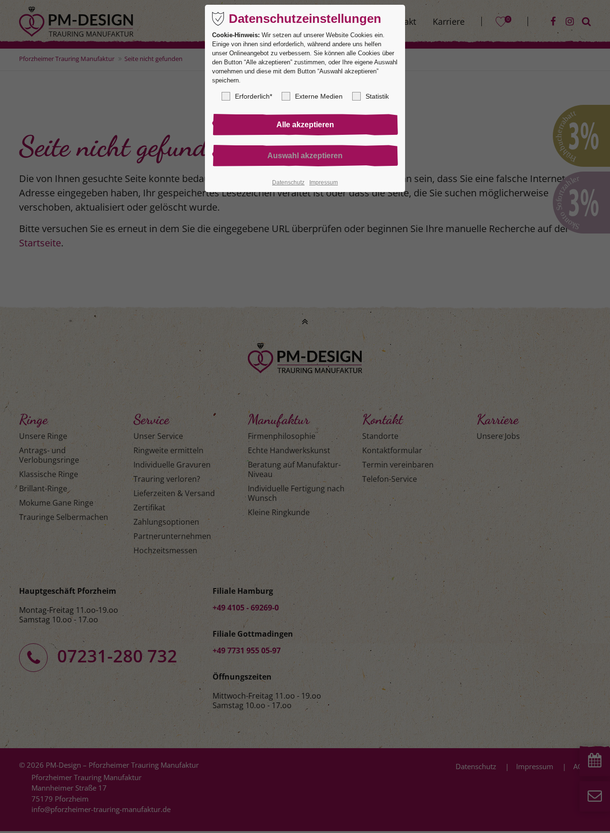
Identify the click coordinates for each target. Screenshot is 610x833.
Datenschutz (288, 182)
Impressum (323, 182)
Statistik (377, 96)
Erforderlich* (253, 96)
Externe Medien (319, 96)
